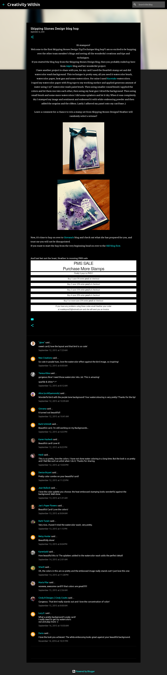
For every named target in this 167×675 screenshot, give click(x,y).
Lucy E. (41, 613)
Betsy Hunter (44, 536)
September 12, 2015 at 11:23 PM (53, 480)
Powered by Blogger (85, 671)
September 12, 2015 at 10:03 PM (53, 465)
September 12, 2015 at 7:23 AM (53, 350)
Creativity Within (23, 4)
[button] (32, 37)
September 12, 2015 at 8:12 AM (53, 386)
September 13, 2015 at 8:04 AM (53, 513)
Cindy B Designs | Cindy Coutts (53, 598)
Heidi (40, 455)
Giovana (42, 408)
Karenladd (43, 551)
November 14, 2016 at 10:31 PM (53, 641)
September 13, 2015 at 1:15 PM (52, 529)
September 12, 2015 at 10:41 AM (53, 416)
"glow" (41, 342)
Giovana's (69, 237)
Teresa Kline (44, 373)
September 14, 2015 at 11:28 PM (53, 575)
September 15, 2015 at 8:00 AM (53, 605)
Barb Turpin (44, 521)
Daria (41, 633)
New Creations (45, 358)
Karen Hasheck (45, 439)
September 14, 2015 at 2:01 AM (53, 559)
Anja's (69, 66)
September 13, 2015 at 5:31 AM (53, 498)
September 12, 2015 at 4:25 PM (52, 432)
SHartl (41, 567)
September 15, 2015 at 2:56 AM (53, 590)
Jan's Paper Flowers (47, 505)
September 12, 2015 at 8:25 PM (52, 447)
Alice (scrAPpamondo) (49, 393)
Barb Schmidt (44, 424)
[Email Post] (32, 320)
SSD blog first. (113, 245)
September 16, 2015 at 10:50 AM (53, 625)
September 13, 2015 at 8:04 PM (52, 544)
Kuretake (112, 78)
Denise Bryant (45, 472)
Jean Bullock (44, 488)
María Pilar (43, 582)
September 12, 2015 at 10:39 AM (53, 401)
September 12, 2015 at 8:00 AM (53, 365)
